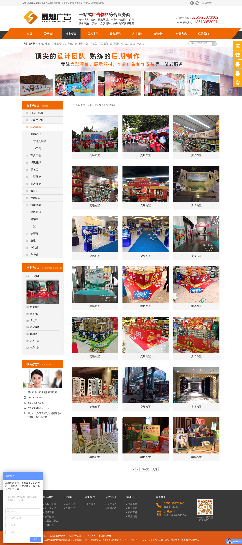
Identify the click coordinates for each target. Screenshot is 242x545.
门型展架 (103, 43)
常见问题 (132, 516)
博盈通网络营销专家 (190, 540)
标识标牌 (83, 43)
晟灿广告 (91, 536)
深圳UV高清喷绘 (76, 536)
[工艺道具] (43, 302)
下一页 (145, 469)
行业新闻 (132, 508)
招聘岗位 (111, 508)
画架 (33, 226)
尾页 (154, 469)
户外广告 (35, 148)
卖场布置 (94, 155)
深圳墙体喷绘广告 (57, 536)
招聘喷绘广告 (105, 536)
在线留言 (207, 3)
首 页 (29, 33)
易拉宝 (93, 43)
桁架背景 (34, 307)
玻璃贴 (33, 334)
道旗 (132, 43)
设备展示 (115, 33)
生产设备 (90, 504)
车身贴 (140, 43)
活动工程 (70, 504)
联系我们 (203, 33)
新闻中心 (159, 33)
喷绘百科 (132, 512)
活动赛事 (35, 127)
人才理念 (111, 504)
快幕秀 (34, 233)
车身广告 (72, 43)
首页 (89, 105)
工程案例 (93, 33)
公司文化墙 (37, 120)
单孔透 (34, 247)
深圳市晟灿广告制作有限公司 (57, 540)
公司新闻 (132, 504)
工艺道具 (34, 276)
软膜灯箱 (35, 212)
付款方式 (181, 33)
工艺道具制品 (59, 43)
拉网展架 (114, 43)
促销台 (124, 43)
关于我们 (49, 33)
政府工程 (70, 508)
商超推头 (34, 313)
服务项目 (71, 33)
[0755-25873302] (192, 3)
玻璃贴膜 (35, 134)
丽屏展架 (35, 183)
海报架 (34, 190)
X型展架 (35, 198)
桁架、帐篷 (44, 43)
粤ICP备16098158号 (159, 540)
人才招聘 (137, 33)
